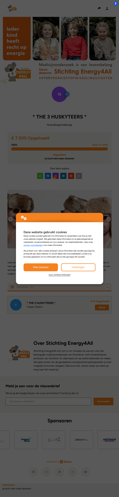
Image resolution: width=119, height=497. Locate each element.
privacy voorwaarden (33, 245)
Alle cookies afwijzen (59, 275)
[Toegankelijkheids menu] (115, 3)
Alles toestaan (41, 267)
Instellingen (78, 267)
